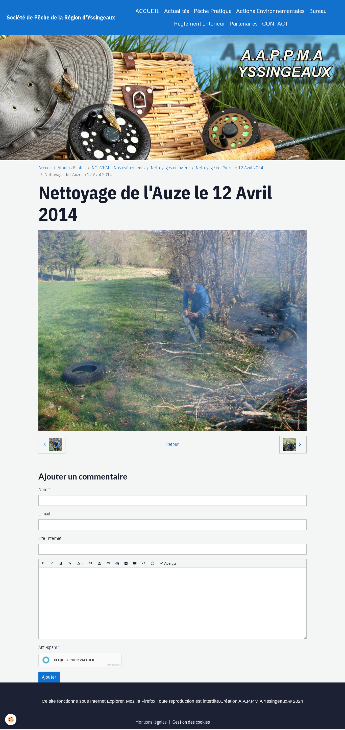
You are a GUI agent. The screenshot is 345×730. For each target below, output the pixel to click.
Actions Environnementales (270, 10)
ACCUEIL (147, 10)
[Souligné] (60, 563)
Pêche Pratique (213, 10)
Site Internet (50, 538)
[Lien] (108, 563)
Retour (172, 444)
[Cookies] (10, 719)
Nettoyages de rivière (170, 168)
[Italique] (52, 563)
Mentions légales (151, 722)
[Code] (143, 563)
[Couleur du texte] (80, 563)
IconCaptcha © (113, 664)
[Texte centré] (99, 563)
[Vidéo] (134, 563)
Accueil (45, 168)
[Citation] (90, 563)
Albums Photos (72, 168)
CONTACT (275, 23)
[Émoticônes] (152, 563)
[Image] (126, 563)
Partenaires (244, 23)
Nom (42, 489)
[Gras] (43, 563)
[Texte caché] (117, 563)
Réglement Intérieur (199, 23)
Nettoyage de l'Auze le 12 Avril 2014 (229, 168)
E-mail (44, 514)
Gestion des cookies (191, 722)
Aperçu (169, 563)
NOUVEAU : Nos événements (118, 168)
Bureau (318, 10)
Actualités (176, 10)
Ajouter (49, 677)
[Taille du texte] (69, 563)
